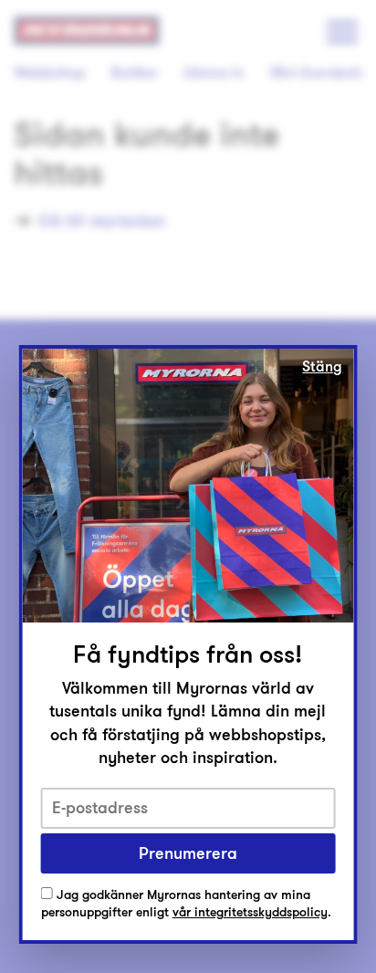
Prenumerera (188, 853)
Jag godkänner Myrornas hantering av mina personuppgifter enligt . (186, 904)
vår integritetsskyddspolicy (250, 912)
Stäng (322, 367)
